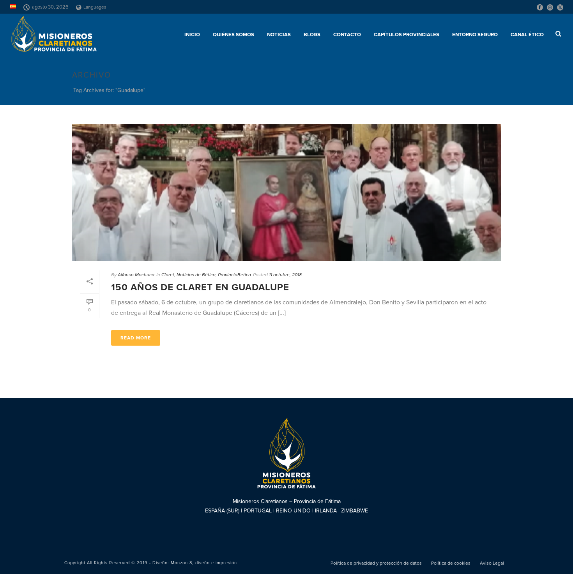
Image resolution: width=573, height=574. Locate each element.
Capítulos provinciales (406, 35)
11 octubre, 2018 (285, 274)
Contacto (347, 35)
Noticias (279, 35)
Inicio (192, 35)
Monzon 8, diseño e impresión (204, 562)
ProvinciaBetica (234, 274)
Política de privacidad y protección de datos (376, 563)
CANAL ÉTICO (527, 35)
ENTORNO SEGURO (475, 35)
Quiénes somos (233, 35)
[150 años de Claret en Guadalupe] (286, 192)
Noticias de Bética (196, 274)
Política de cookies (450, 563)
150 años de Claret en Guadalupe (200, 287)
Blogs (312, 35)
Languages (94, 7)
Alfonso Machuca (136, 274)
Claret (167, 274)
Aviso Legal (492, 563)
